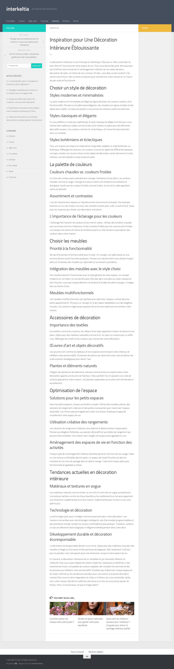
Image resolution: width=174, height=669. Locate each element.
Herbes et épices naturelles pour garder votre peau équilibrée (90, 622)
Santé (75, 21)
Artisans (66, 21)
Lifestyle (55, 21)
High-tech (32, 21)
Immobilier (10, 21)
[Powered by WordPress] (16, 663)
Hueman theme (37, 664)
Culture (22, 21)
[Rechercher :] (18, 65)
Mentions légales (96, 652)
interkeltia (17, 9)
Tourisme (44, 21)
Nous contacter (77, 652)
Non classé (13, 165)
